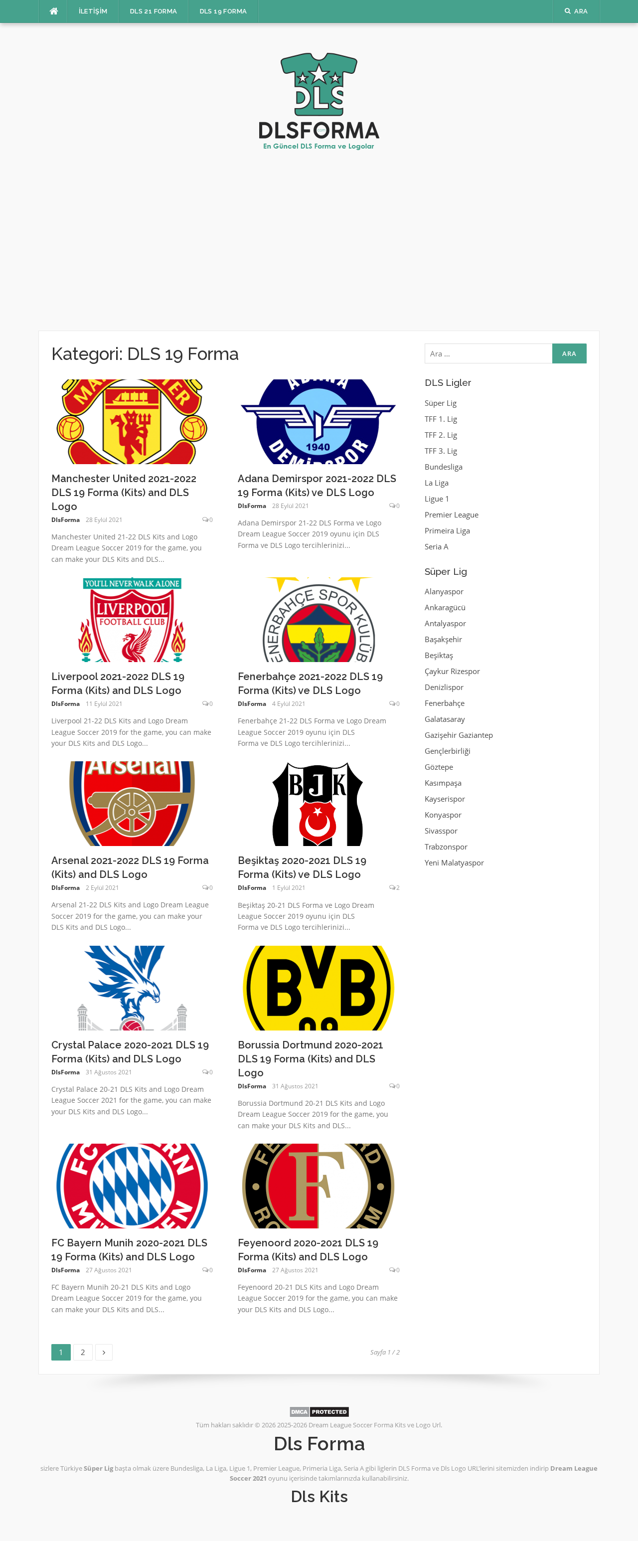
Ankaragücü (445, 607)
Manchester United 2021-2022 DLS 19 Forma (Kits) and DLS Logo (123, 493)
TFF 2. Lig (441, 435)
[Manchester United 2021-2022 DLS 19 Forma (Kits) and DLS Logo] (132, 421)
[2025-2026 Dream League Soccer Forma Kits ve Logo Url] (319, 96)
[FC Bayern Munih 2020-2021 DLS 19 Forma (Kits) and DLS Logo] (132, 1185)
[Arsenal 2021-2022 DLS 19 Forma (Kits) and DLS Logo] (132, 803)
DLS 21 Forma (153, 11)
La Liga (437, 483)
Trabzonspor (446, 847)
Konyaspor (443, 815)
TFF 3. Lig (441, 451)
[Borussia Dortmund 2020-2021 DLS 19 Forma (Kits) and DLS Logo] (319, 987)
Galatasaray (445, 719)
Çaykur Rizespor (452, 671)
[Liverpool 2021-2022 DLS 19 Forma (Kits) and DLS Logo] (132, 619)
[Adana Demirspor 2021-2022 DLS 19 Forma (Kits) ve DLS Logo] (319, 421)
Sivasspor (441, 831)
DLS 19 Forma (223, 11)
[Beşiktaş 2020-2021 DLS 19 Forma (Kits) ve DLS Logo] (317, 803)
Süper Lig (441, 403)
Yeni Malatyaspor (454, 862)
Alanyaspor (444, 591)
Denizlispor (444, 687)
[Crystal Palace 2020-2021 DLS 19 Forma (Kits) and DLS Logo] (132, 987)
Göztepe (439, 767)
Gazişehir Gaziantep (459, 735)
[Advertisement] (319, 241)
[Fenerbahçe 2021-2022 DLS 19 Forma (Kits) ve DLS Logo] (319, 619)
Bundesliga (444, 467)
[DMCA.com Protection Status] (319, 1411)
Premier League (451, 514)
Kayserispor (445, 799)
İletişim (93, 11)
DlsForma (65, 519)
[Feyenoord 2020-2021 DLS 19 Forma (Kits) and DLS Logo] (319, 1185)
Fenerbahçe (445, 703)
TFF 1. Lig (441, 419)
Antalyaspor (445, 623)
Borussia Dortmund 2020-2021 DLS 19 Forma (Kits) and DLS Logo (310, 1059)
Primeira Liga (447, 530)
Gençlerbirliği (448, 751)
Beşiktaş (439, 655)
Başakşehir (443, 639)
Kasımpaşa (443, 783)
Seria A (437, 546)
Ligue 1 (437, 499)
